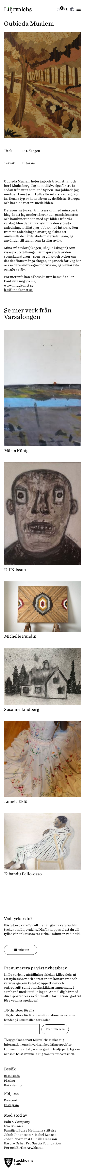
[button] (66, 10)
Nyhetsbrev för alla (20, 1010)
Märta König (16, 450)
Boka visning (13, 1085)
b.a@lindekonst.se (18, 290)
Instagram (11, 1105)
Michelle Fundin (20, 636)
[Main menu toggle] (78, 9)
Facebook (11, 1100)
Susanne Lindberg (21, 709)
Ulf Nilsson (15, 569)
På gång (9, 1080)
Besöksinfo (12, 1076)
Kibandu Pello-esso (23, 874)
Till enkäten (20, 950)
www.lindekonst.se (19, 285)
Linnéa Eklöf (16, 801)
